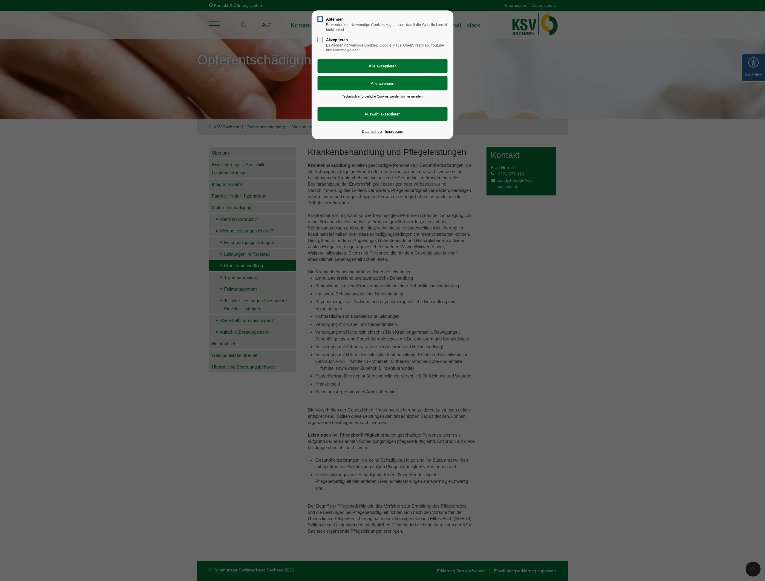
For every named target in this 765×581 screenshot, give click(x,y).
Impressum (394, 132)
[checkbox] (320, 19)
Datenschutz (372, 132)
